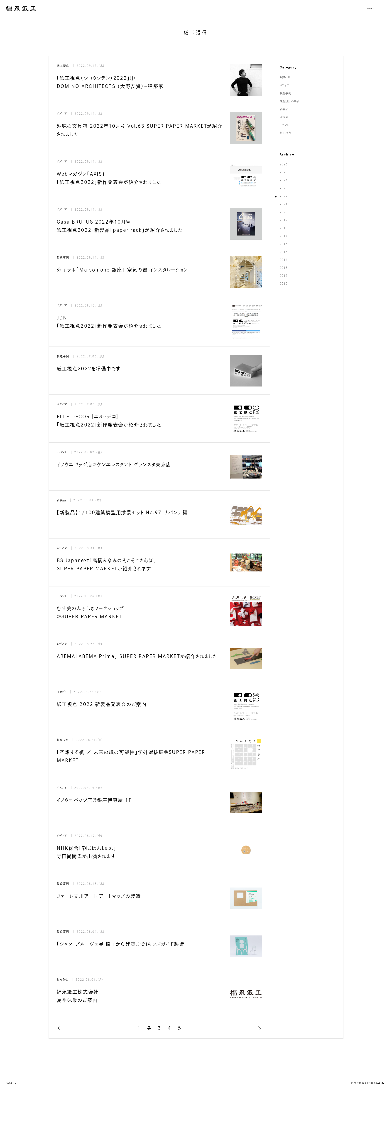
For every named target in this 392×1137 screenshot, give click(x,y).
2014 (284, 259)
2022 (284, 196)
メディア (284, 85)
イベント (284, 125)
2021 (284, 204)
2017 (284, 235)
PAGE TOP (12, 1083)
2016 (284, 243)
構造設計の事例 (290, 101)
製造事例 (285, 93)
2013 (284, 267)
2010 (284, 283)
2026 (284, 164)
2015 (284, 251)
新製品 (284, 109)
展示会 (284, 117)
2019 (284, 220)
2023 (284, 188)
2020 (284, 212)
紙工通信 (196, 32)
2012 (284, 275)
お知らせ (285, 77)
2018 (284, 228)
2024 (284, 180)
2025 (284, 172)
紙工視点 (285, 133)
